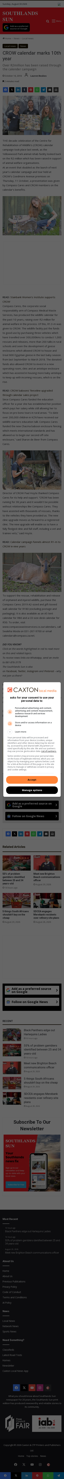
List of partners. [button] (48, 751)
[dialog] (32, 739)
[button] (32, 731)
